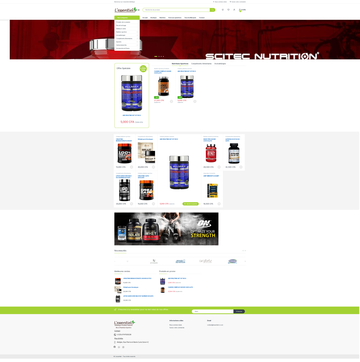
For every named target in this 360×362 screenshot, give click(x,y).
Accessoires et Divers (123, 48)
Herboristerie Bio (121, 45)
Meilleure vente (121, 28)
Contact (202, 17)
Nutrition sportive (121, 32)
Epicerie (118, 42)
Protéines (166, 68)
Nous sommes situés (221, 2)
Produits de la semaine (123, 22)
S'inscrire (239, 311)
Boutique (154, 17)
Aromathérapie (120, 35)
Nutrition (162, 17)
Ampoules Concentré (209, 173)
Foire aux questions (174, 17)
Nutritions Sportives (180, 64)
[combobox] (176, 10)
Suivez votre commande (239, 2)
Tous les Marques (190, 17)
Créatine (180, 68)
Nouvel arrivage (121, 25)
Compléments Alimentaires (124, 38)
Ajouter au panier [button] (171, 101)
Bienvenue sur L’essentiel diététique (124, 2)
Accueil (145, 17)
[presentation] (245, 261)
